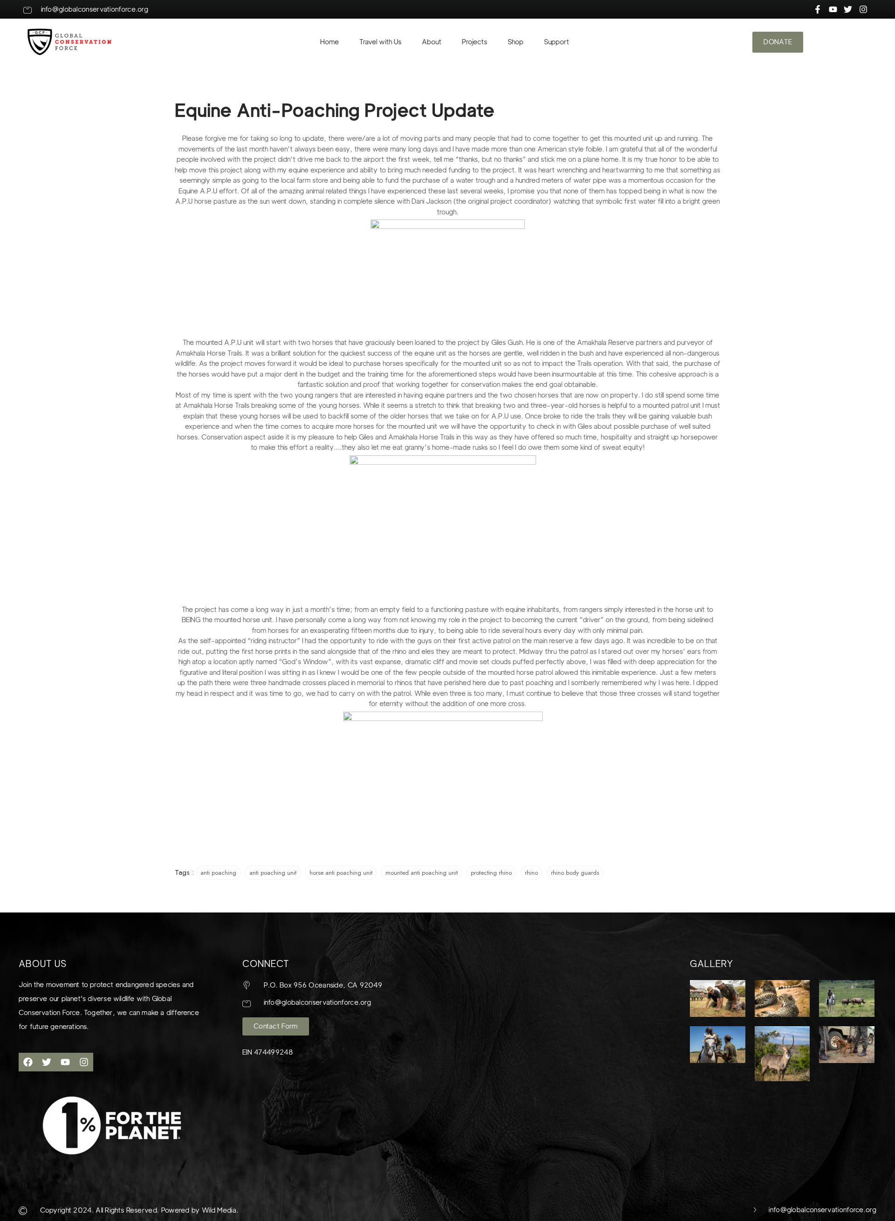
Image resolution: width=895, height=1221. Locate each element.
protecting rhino (491, 872)
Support (556, 42)
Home (329, 42)
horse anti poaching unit (341, 872)
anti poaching (218, 872)
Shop (515, 42)
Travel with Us (380, 42)
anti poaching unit (272, 872)
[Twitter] (46, 1062)
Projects (474, 42)
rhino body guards (575, 872)
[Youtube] (65, 1062)
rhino (531, 872)
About (431, 42)
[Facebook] (28, 1062)
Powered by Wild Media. (198, 1210)
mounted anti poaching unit (422, 872)
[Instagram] (84, 1062)
